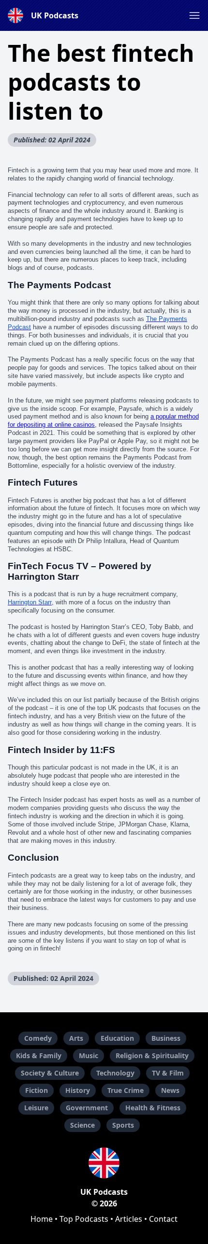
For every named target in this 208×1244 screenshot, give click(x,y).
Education (117, 1038)
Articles (128, 1219)
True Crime (125, 1090)
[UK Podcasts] (104, 1162)
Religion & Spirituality (152, 1055)
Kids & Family (38, 1055)
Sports (123, 1125)
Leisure (36, 1107)
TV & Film (168, 1072)
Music (88, 1055)
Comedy (38, 1038)
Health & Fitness (152, 1107)
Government (87, 1107)
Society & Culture (50, 1072)
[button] (194, 15)
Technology (115, 1072)
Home (41, 1219)
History (77, 1090)
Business (165, 1038)
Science (82, 1125)
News (170, 1090)
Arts (76, 1038)
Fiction (36, 1090)
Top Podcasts (83, 1219)
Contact (163, 1219)
